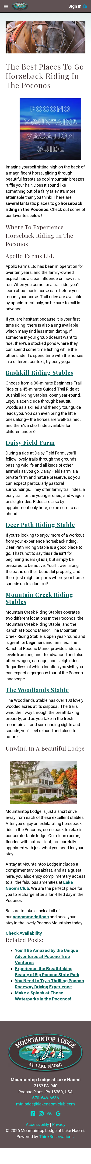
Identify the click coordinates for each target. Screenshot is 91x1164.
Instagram (41, 1113)
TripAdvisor (49, 1113)
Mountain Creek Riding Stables (39, 598)
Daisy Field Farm (30, 442)
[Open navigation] (6, 6)
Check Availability (24, 933)
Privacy (58, 1124)
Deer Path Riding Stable (40, 524)
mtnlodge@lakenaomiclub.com (45, 1103)
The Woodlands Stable (37, 689)
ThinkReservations (56, 1136)
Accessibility (37, 1124)
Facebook (33, 1113)
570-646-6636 (45, 1097)
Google (58, 1113)
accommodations (31, 916)
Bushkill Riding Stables (39, 372)
